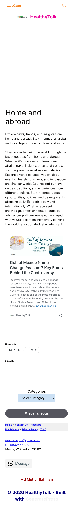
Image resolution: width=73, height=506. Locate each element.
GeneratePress (42, 499)
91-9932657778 (17, 445)
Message (22, 463)
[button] (64, 5)
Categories (36, 391)
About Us (36, 424)
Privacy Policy (30, 429)
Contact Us (21, 424)
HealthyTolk (43, 16)
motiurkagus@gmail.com (22, 440)
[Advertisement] (36, 61)
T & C (43, 429)
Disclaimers (12, 429)
